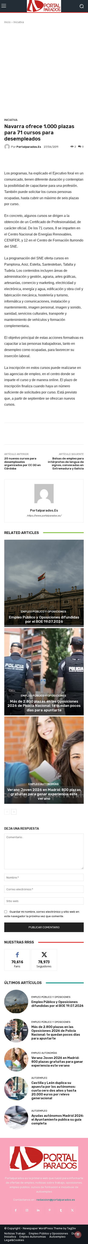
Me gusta (17, 952)
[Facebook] (15, 1210)
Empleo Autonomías (43, 784)
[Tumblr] (61, 1210)
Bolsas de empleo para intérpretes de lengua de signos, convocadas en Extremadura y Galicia (66, 463)
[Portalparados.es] (44, 6)
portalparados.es (28, 146)
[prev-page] (7, 812)
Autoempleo (39, 1078)
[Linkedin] (38, 1210)
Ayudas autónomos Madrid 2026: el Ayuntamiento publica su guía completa (57, 1119)
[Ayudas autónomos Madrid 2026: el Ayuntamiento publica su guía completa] (16, 1118)
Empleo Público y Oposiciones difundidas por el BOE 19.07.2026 (44, 619)
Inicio (7, 22)
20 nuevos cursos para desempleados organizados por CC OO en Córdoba (22, 463)
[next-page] (13, 812)
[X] (72, 1210)
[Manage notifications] (78, 1234)
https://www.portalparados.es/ (44, 516)
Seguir (44, 952)
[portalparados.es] (7, 146)
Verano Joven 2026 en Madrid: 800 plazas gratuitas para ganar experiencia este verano (44, 794)
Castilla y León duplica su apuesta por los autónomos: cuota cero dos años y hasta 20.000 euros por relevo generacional (53, 1090)
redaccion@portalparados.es (56, 1199)
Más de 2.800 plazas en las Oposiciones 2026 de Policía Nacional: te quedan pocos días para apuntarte (44, 705)
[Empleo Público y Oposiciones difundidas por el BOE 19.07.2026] (44, 583)
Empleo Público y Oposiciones (43, 611)
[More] (54, 160)
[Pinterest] (49, 1210)
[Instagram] (27, 1210)
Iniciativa (18, 22)
